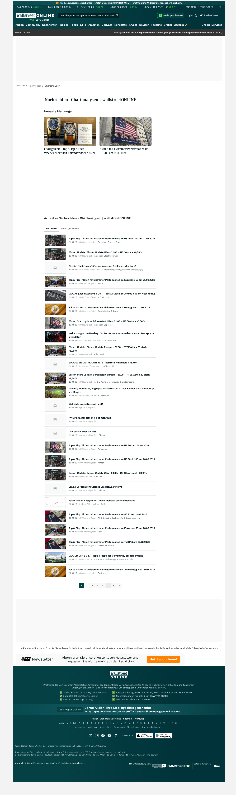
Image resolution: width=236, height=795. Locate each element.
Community (33, 24)
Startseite (20, 86)
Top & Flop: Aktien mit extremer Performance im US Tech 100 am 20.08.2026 (112, 459)
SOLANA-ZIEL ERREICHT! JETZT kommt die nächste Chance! (103, 362)
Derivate (107, 24)
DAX (103, 504)
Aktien (20, 24)
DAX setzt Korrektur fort (82, 431)
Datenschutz (105, 727)
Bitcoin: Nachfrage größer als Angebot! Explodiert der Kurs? (102, 266)
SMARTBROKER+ (159, 696)
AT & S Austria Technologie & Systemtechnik (115, 382)
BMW (100, 283)
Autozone (102, 449)
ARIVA (97, 746)
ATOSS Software (106, 545)
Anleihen (94, 24)
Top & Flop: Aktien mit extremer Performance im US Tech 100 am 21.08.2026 (112, 238)
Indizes (63, 24)
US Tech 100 (108, 366)
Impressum (80, 727)
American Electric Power (110, 242)
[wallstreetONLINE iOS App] (144, 737)
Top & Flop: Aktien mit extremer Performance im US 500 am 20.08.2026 (109, 445)
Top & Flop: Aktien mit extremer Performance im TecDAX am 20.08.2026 (109, 542)
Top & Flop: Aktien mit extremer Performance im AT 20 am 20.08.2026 (108, 514)
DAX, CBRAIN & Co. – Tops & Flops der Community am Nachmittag (106, 555)
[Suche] (117, 15)
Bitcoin (102, 435)
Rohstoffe (120, 24)
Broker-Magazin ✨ (176, 24)
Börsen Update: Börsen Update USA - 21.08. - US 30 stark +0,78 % (106, 252)
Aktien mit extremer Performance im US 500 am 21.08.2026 (124, 151)
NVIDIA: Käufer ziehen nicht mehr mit (90, 417)
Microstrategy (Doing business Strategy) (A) (122, 269)
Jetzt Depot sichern (70, 709)
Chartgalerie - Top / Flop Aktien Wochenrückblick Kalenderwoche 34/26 (70, 151)
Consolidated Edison (107, 311)
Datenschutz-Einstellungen (127, 727)
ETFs (83, 24)
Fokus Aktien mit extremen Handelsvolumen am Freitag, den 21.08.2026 (109, 307)
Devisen (144, 24)
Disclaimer (92, 727)
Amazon (112, 340)
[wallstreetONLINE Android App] (163, 737)
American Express (102, 325)
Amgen (101, 463)
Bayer (100, 532)
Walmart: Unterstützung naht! (86, 404)
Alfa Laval (99, 354)
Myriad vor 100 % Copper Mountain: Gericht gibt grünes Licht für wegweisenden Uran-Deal (147, 32)
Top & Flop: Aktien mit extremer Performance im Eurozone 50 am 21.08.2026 (112, 279)
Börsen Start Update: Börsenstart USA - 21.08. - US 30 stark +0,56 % (107, 321)
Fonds (74, 24)
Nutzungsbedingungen (152, 727)
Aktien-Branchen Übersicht (106, 718)
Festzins (156, 24)
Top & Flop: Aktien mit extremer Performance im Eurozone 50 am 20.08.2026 (112, 528)
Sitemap (127, 718)
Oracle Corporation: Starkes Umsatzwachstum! (95, 486)
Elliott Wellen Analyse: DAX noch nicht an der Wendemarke (102, 500)
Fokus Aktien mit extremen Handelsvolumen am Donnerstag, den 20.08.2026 (112, 569)
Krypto (133, 24)
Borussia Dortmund (100, 297)
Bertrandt (102, 573)
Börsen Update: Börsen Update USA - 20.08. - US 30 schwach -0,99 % (108, 473)
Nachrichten (49, 24)
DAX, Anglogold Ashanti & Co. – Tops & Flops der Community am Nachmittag (112, 293)
